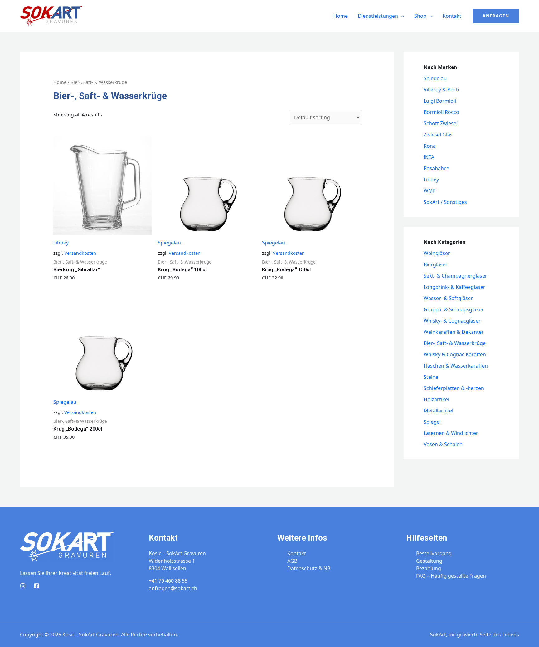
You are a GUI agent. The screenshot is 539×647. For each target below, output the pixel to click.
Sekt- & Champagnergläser (455, 275)
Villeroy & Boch (441, 89)
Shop (420, 15)
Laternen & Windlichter (451, 433)
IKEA (429, 157)
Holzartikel (436, 399)
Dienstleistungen (378, 15)
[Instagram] (23, 586)
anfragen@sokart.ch (173, 588)
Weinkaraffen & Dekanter (454, 331)
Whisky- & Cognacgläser (452, 320)
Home (340, 15)
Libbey (61, 242)
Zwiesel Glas (438, 134)
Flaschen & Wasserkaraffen (456, 365)
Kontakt (452, 15)
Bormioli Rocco (441, 112)
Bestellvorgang (434, 553)
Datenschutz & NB (308, 568)
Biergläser (436, 264)
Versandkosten (80, 253)
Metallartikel (438, 410)
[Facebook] (36, 586)
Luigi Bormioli (440, 100)
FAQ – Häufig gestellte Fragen (451, 575)
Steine (431, 376)
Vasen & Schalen (443, 444)
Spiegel (432, 421)
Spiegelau (169, 242)
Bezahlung (428, 568)
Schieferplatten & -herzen (454, 388)
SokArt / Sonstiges (445, 202)
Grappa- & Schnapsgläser (454, 309)
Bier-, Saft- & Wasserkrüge (455, 343)
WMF (429, 190)
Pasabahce (436, 168)
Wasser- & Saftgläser (448, 298)
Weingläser (437, 253)
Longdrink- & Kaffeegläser (454, 287)
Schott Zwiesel (441, 123)
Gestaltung (429, 560)
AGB (292, 560)
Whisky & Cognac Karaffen (455, 354)
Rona (430, 145)
